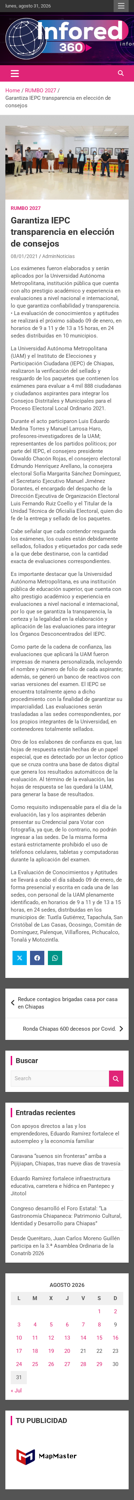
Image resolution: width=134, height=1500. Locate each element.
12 (51, 1338)
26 (51, 1364)
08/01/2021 (24, 256)
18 (35, 1351)
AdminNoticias (58, 256)
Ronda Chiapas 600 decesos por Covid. (69, 1029)
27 (67, 1364)
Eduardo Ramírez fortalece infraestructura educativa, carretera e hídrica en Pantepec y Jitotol (62, 1186)
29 (99, 1364)
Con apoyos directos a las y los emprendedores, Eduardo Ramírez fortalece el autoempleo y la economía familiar (65, 1133)
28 (83, 1364)
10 (19, 1338)
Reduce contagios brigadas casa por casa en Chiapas (68, 1003)
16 (115, 1338)
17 (19, 1351)
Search (116, 1079)
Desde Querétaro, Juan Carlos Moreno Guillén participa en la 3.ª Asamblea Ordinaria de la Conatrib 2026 (65, 1246)
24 (19, 1364)
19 (51, 1351)
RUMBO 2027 (26, 208)
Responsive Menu (121, 6)
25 (35, 1364)
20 (67, 1351)
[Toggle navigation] (14, 73)
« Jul (16, 1390)
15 (99, 1338)
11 (35, 1338)
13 (67, 1338)
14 (83, 1338)
